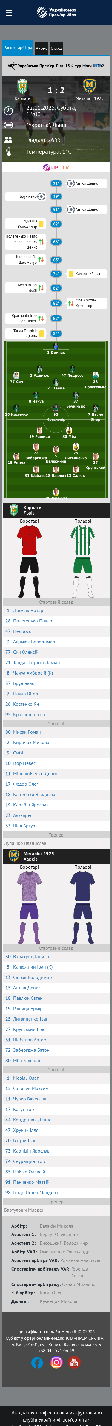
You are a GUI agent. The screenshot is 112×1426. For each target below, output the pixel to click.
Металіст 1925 (90, 98)
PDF (97, 65)
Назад (12, 65)
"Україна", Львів (46, 125)
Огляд (56, 48)
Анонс (41, 48)
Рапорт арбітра (18, 47)
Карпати (22, 98)
